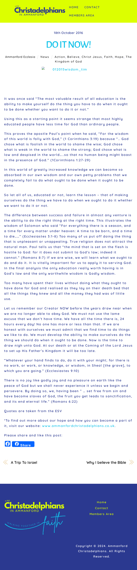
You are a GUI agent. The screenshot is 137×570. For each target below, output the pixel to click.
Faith (108, 57)
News (44, 57)
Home (74, 7)
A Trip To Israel (24, 462)
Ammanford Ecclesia (20, 57)
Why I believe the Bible (106, 462)
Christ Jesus (92, 57)
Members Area (81, 15)
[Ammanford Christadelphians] (40, 14)
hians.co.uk (104, 426)
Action (60, 57)
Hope (119, 57)
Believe (73, 57)
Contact (92, 7)
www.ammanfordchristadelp (68, 426)
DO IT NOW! (68, 45)
